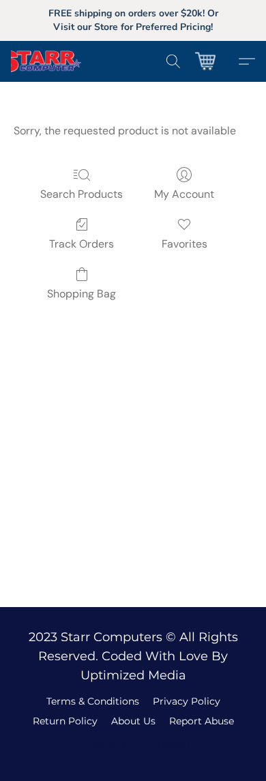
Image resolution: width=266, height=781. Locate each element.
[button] (56, 61)
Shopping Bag (81, 293)
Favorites (184, 244)
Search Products (81, 194)
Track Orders (81, 244)
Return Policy (65, 721)
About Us (133, 721)
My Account (184, 194)
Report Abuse (201, 721)
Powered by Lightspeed (133, 744)
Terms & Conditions (92, 701)
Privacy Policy (186, 701)
